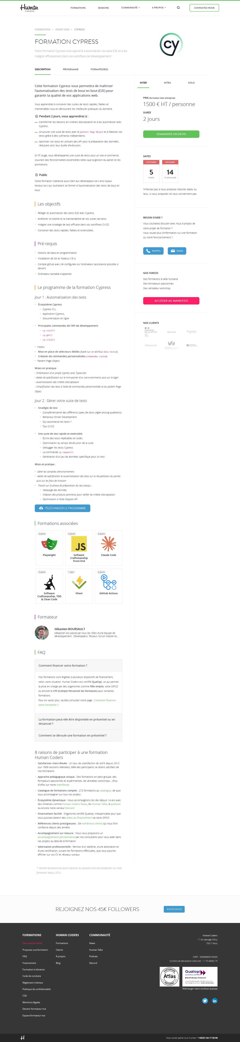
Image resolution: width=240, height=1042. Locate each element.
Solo (191, 83)
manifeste (62, 784)
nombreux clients (92, 823)
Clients (59, 949)
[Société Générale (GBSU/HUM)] (192, 345)
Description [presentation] (43, 69)
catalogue (105, 790)
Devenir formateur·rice (34, 1008)
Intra (167, 83)
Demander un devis (171, 134)
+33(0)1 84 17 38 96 (208, 1037)
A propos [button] (158, 7)
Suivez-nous (174, 909)
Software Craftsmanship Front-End (79, 558)
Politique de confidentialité (36, 989)
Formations (78, 7)
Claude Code (108, 555)
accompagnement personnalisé (56, 837)
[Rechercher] (178, 7)
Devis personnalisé (32, 943)
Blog (58, 963)
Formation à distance (33, 969)
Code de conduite (31, 976)
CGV (24, 995)
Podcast (93, 956)
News (92, 943)
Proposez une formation (35, 949)
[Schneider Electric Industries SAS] (191, 332)
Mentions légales (31, 1002)
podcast (116, 804)
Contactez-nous (204, 7)
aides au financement (79, 817)
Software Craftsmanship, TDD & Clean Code (49, 596)
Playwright (49, 555)
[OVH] (171, 345)
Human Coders (210, 935)
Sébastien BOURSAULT (69, 629)
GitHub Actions (108, 593)
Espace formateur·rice (33, 1015)
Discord (69, 808)
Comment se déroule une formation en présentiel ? (72, 735)
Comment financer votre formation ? (63, 665)
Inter (143, 83)
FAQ (24, 956)
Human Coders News (74, 804)
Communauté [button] (129, 7)
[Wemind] (171, 332)
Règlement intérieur (32, 982)
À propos (60, 956)
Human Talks (99, 804)
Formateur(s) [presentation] (99, 69)
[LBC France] (150, 345)
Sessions (103, 7)
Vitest (79, 593)
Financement (29, 963)
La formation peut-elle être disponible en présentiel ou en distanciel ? (77, 721)
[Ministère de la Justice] (150, 332)
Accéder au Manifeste (171, 301)
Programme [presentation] (70, 69)
